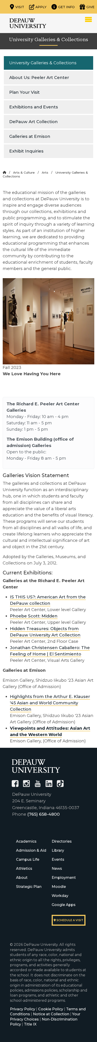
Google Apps (64, 905)
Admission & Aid (31, 850)
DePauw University (27, 23)
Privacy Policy (22, 1009)
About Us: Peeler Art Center (39, 77)
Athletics (24, 868)
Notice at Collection (51, 1014)
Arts (45, 172)
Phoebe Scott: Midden (34, 616)
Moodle (59, 886)
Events (58, 859)
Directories (62, 841)
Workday (60, 896)
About (22, 877)
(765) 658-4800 (43, 814)
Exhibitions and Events (33, 107)
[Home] (4, 172)
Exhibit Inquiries (26, 151)
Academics (26, 841)
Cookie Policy (50, 1009)
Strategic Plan (29, 886)
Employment (64, 877)
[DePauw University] (36, 766)
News (57, 868)
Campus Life (27, 859)
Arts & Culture (24, 172)
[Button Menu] (88, 19)
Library (58, 850)
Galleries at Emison (29, 136)
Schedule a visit (69, 920)
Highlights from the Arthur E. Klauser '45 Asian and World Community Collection (50, 703)
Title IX (30, 1024)
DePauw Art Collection (33, 121)
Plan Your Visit (24, 92)
